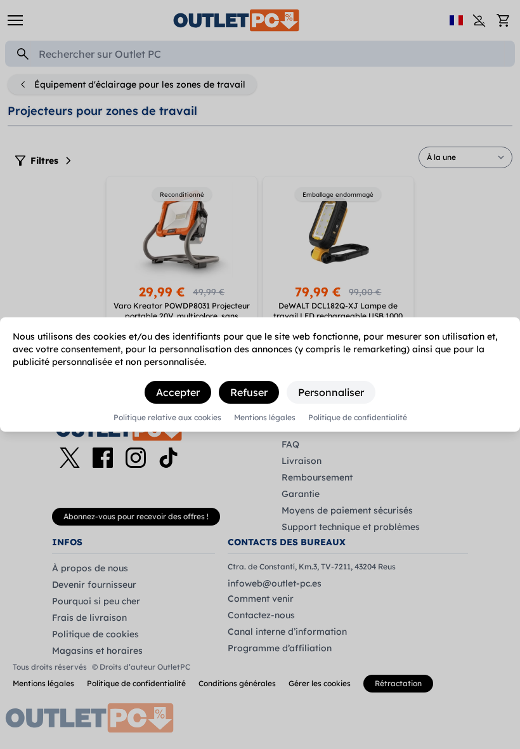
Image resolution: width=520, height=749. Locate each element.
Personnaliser (331, 392)
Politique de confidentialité (357, 417)
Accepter (178, 392)
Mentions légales (265, 417)
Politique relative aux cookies (167, 417)
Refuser (249, 392)
